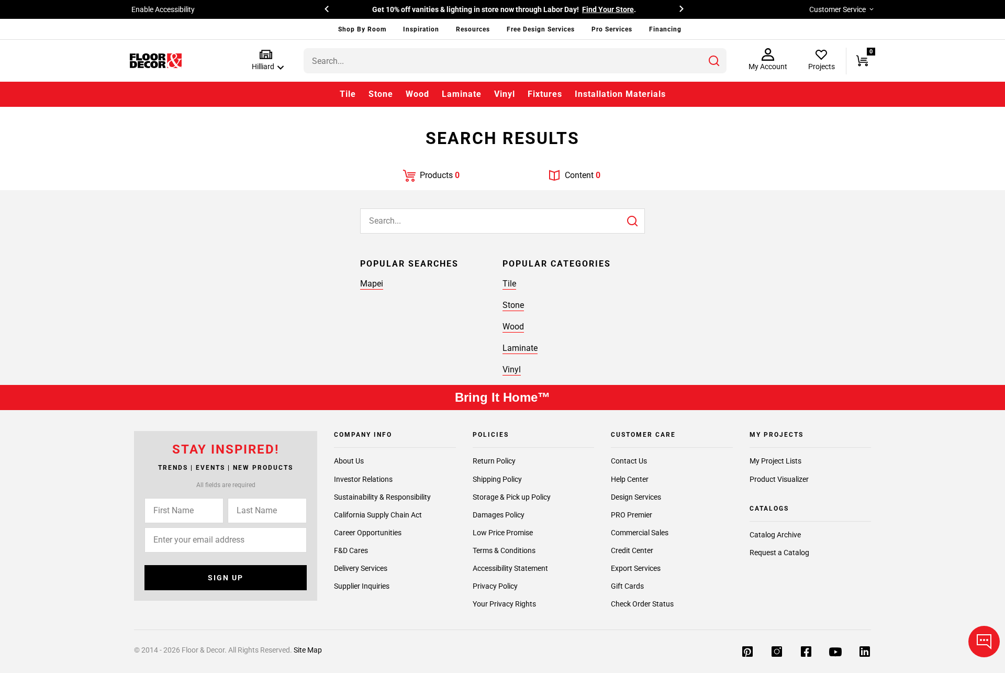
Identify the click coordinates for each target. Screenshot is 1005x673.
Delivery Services (360, 568)
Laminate (520, 348)
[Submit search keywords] (714, 60)
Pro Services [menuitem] (611, 29)
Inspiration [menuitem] (421, 29)
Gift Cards (627, 586)
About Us (349, 461)
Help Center (630, 479)
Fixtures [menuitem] (545, 94)
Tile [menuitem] (348, 94)
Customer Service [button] (837, 9)
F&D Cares (351, 550)
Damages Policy (498, 515)
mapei (371, 284)
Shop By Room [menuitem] (362, 29)
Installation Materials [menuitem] (620, 94)
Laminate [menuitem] (462, 94)
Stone (513, 305)
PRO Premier (631, 515)
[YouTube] (835, 652)
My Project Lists (775, 461)
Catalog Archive (775, 535)
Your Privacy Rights (504, 604)
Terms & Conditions (504, 550)
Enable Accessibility (163, 9)
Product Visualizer (779, 479)
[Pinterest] (747, 652)
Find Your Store (608, 9)
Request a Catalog (779, 552)
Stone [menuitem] (380, 94)
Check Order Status (642, 604)
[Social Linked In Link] (864, 652)
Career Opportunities (367, 532)
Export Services (636, 568)
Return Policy (494, 461)
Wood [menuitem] (417, 94)
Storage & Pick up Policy (512, 497)
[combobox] (515, 60)
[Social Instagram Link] (776, 652)
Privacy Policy (495, 586)
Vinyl (511, 369)
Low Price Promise (503, 532)
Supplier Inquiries (361, 586)
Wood (513, 327)
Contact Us (629, 461)
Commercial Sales (639, 532)
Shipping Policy (497, 479)
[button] (265, 60)
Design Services (636, 497)
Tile (509, 284)
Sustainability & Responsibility (382, 497)
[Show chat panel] (984, 641)
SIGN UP (225, 577)
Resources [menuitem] (473, 29)
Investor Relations (363, 479)
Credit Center (632, 550)
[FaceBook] (806, 652)
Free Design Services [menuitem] (541, 29)
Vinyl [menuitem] (504, 94)
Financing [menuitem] (665, 29)
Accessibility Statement (510, 568)
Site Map (308, 650)
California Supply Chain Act (378, 515)
